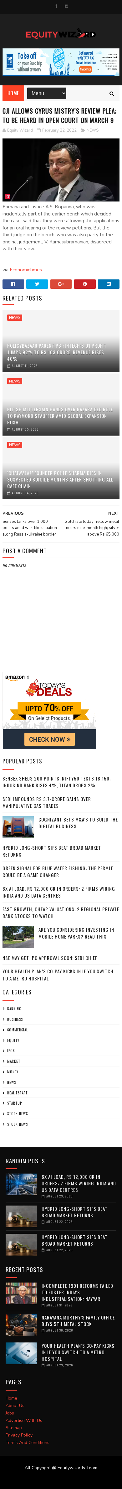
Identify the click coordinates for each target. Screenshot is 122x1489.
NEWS (93, 130)
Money (12, 1071)
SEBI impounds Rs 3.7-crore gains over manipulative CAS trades (47, 802)
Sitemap (14, 1428)
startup (14, 1103)
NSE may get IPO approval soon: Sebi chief (50, 957)
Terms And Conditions (27, 1443)
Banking (14, 1008)
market (13, 1061)
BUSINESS (15, 1019)
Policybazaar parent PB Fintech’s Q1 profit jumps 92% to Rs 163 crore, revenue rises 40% (57, 352)
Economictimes (26, 270)
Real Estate (17, 1092)
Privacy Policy (19, 1435)
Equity (13, 1040)
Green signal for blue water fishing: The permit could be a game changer (58, 872)
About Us (15, 1406)
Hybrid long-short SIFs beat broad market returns (52, 851)
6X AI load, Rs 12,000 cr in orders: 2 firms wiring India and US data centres (59, 892)
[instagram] (66, 6)
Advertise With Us (24, 1420)
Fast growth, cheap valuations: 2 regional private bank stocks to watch (61, 913)
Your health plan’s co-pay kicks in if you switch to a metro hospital (78, 1352)
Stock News (17, 1113)
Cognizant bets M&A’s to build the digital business (78, 823)
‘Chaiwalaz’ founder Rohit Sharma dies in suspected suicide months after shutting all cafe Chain (60, 479)
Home (13, 93)
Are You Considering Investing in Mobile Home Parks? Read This (76, 933)
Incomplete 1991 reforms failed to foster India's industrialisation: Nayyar (77, 1292)
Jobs (10, 1413)
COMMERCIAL (17, 1029)
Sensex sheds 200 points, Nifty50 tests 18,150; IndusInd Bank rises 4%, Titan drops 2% (57, 782)
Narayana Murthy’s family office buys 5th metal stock (78, 1320)
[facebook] (56, 6)
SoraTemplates (57, 1479)
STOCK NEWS (17, 1124)
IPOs (11, 1050)
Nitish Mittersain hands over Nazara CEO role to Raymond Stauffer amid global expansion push (60, 416)
